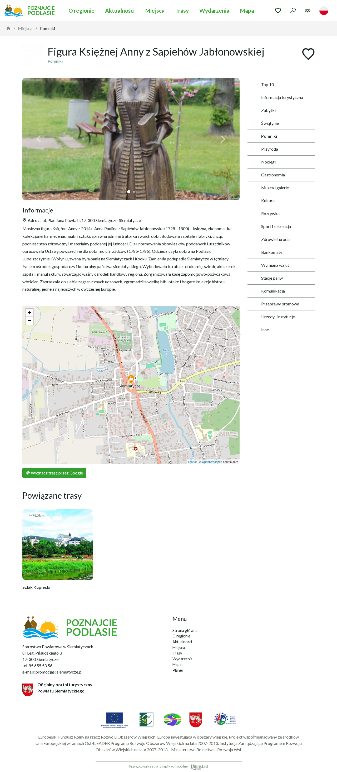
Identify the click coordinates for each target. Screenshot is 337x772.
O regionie (81, 10)
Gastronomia (273, 174)
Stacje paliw (272, 277)
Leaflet (192, 461)
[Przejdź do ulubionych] (278, 10)
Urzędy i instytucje (278, 316)
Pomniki (47, 28)
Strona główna (184, 630)
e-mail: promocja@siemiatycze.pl (52, 671)
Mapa (247, 10)
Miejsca (155, 10)
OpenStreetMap (212, 461)
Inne (265, 329)
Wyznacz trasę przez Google (56, 472)
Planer (178, 670)
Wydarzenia (214, 10)
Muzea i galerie (275, 187)
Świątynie (270, 123)
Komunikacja (273, 290)
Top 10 (267, 84)
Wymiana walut (275, 265)
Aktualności (120, 10)
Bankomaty (271, 252)
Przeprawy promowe (280, 303)
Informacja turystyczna (282, 97)
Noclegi (268, 161)
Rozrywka (270, 213)
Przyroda (269, 148)
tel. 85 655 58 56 (37, 665)
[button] (38, 139)
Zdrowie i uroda (275, 239)
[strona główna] (8, 28)
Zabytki (268, 110)
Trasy (182, 10)
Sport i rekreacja (276, 226)
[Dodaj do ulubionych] (308, 54)
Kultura (268, 200)
